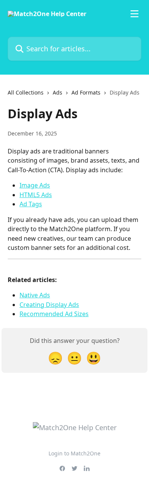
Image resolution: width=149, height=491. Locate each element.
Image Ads (34, 185)
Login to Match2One (74, 453)
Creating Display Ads (49, 304)
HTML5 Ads (35, 195)
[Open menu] (134, 13)
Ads (57, 92)
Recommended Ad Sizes (54, 314)
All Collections (26, 92)
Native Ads (34, 295)
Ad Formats (85, 92)
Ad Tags (30, 204)
